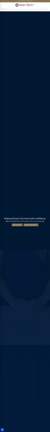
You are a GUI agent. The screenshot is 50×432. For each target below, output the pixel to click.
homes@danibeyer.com (29, 0)
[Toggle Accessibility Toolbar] (2, 429)
